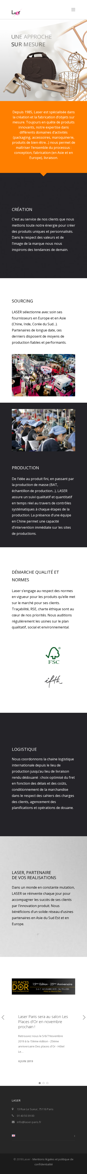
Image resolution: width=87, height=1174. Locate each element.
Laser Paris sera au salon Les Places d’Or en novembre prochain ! (43, 1021)
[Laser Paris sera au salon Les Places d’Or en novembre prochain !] (43, 986)
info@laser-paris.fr (29, 1122)
